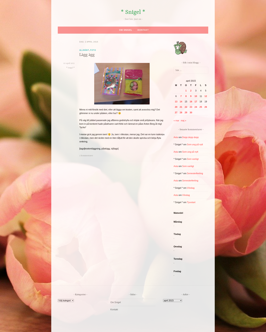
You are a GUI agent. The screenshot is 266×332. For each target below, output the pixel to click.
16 (191, 101)
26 (205, 107)
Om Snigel (125, 30)
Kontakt (143, 30)
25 (201, 107)
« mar (176, 120)
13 (176, 101)
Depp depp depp (190, 137)
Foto (93, 50)
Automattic (159, 327)
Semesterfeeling (195, 173)
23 (191, 107)
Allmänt (84, 50)
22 (186, 107)
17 (196, 101)
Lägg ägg (87, 55)
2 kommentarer (86, 156)
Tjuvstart (191, 202)
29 (186, 112)
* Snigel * (133, 12)
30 (191, 112)
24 (196, 107)
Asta (176, 137)
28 (181, 112)
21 (181, 107)
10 (196, 96)
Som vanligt (193, 159)
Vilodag (191, 188)
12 (205, 96)
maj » (183, 120)
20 (176, 107)
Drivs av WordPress (112, 327)
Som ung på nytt (195, 144)
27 (176, 112)
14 (181, 101)
